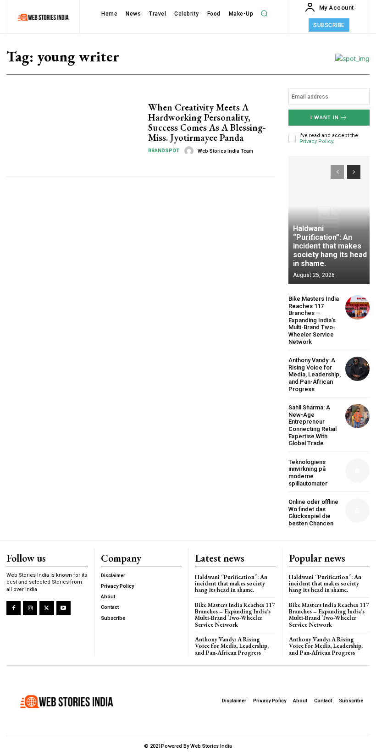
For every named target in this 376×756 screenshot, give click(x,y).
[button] (264, 14)
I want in (324, 118)
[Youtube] (63, 608)
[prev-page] (337, 172)
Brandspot (163, 151)
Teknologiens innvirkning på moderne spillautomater (307, 472)
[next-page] (353, 172)
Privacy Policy (316, 141)
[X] (46, 608)
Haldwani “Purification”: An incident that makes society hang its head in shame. (330, 246)
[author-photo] (190, 150)
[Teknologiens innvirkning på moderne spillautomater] (357, 470)
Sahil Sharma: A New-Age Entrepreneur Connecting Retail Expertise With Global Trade (312, 425)
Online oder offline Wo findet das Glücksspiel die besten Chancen (313, 512)
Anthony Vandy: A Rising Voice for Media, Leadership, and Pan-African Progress (314, 374)
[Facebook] (13, 608)
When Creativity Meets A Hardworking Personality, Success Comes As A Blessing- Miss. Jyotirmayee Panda (207, 122)
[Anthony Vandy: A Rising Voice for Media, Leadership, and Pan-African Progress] (357, 369)
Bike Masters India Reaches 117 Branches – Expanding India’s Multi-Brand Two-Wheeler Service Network (313, 320)
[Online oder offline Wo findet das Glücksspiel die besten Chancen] (357, 510)
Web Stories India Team (225, 151)
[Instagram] (30, 608)
